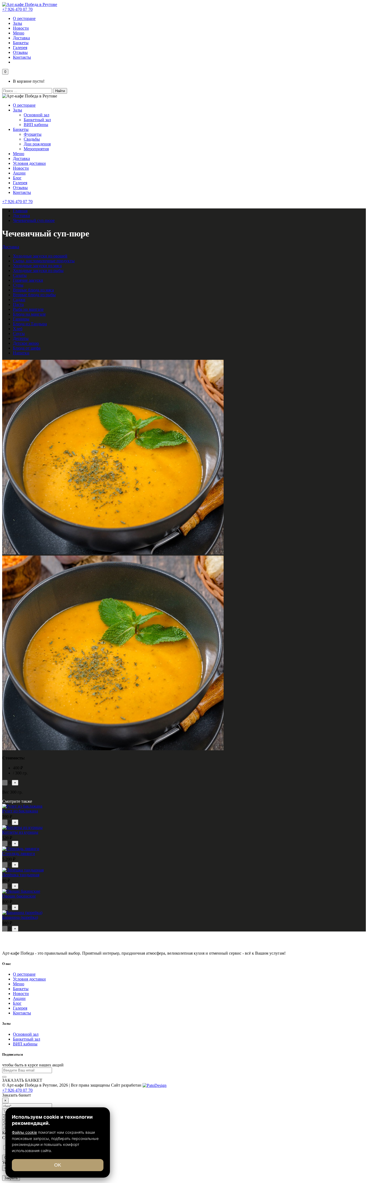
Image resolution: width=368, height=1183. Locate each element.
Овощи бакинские (19, 896)
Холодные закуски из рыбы (38, 270)
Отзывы (20, 52)
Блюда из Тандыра (30, 324)
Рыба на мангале (28, 309)
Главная (20, 210)
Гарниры (21, 319)
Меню (18, 33)
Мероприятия (36, 148)
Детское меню (26, 343)
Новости (21, 28)
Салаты (20, 275)
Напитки (21, 353)
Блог (17, 178)
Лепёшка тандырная (20, 875)
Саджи (19, 299)
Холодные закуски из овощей (40, 256)
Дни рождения (37, 144)
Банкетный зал (37, 119)
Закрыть (11, 1178)
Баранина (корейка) (20, 917)
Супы (18, 285)
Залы (17, 23)
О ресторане (24, 18)
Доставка (21, 38)
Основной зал (36, 115)
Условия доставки (29, 163)
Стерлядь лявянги (18, 853)
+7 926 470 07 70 (17, 9)
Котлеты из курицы (20, 832)
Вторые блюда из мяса (33, 290)
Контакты (22, 57)
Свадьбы (32, 139)
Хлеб (17, 328)
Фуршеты (32, 134)
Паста (18, 304)
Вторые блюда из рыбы (34, 294)
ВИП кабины (36, 124)
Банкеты (21, 42)
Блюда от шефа (26, 348)
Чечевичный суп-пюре (34, 220)
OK (57, 1165)
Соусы (19, 333)
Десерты (21, 338)
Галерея (20, 47)
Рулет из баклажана (20, 811)
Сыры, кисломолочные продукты (44, 261)
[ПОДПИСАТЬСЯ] (4, 1077)
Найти (60, 91)
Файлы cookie (24, 1132)
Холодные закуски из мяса (37, 265)
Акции (19, 173)
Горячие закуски (28, 280)
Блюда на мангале (29, 314)
